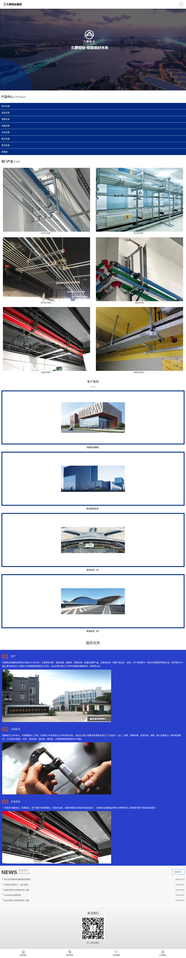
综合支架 (5, 106)
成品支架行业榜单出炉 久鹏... (17, 890)
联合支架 (5, 139)
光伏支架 (5, 132)
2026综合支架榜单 (12, 895)
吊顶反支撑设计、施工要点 (16, 885)
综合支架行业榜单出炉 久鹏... (17, 900)
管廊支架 (5, 119)
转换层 (4, 152)
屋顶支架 (5, 145)
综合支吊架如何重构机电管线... (18, 879)
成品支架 (5, 112)
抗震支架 (5, 126)
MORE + (178, 872)
